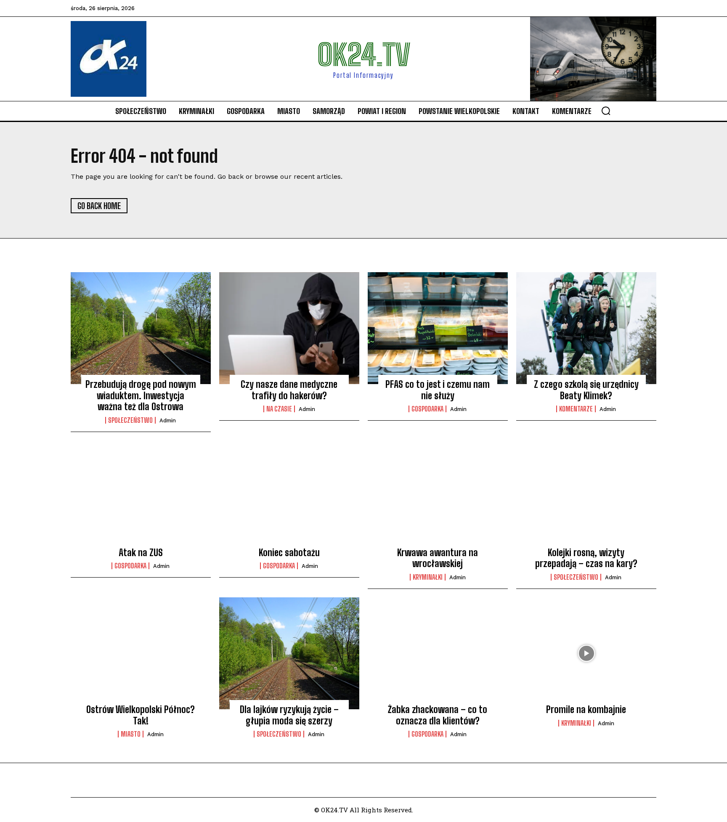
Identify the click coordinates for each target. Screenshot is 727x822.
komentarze (576, 409)
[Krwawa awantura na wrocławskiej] (438, 496)
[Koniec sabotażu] (289, 496)
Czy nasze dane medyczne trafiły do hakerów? (289, 390)
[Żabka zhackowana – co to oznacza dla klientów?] (438, 653)
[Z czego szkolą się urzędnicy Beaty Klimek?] (586, 328)
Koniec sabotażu (289, 552)
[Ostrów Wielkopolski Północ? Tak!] (141, 653)
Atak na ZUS (141, 552)
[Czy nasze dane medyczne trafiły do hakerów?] (289, 328)
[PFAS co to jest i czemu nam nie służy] (438, 328)
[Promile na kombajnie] (586, 653)
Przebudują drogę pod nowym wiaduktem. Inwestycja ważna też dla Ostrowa (140, 395)
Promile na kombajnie (586, 709)
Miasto (131, 734)
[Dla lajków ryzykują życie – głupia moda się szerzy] (289, 653)
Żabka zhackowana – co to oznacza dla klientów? (437, 715)
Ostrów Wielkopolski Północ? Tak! (140, 715)
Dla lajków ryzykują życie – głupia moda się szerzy (289, 715)
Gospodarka (427, 409)
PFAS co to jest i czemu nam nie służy (437, 390)
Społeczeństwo (130, 420)
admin (167, 420)
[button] (606, 111)
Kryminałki (428, 577)
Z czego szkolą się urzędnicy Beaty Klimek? (586, 390)
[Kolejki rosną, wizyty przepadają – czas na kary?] (586, 496)
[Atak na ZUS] (141, 496)
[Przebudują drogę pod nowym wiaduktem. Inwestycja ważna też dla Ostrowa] (141, 328)
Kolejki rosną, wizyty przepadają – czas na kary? (586, 558)
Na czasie (279, 409)
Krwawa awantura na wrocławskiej (437, 558)
